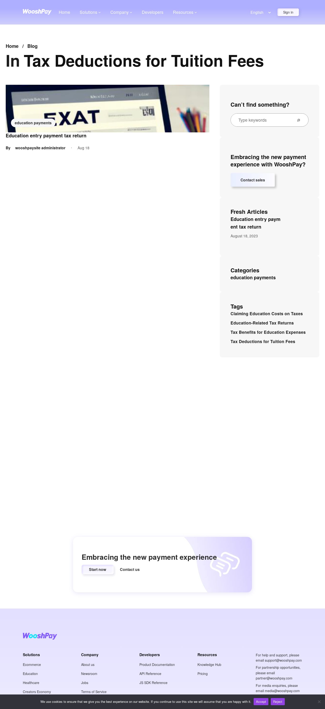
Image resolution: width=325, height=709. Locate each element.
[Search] (300, 120)
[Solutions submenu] (99, 12)
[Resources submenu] (195, 12)
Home (64, 12)
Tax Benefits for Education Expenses (268, 332)
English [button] (257, 12)
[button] (98, 569)
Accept (261, 701)
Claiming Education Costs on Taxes (267, 313)
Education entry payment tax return (46, 135)
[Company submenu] (131, 12)
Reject (277, 701)
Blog (32, 46)
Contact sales (253, 180)
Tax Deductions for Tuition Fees (263, 341)
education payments (33, 122)
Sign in (288, 12)
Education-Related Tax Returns (262, 323)
